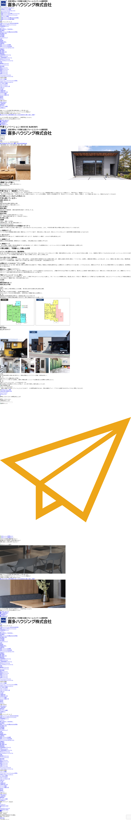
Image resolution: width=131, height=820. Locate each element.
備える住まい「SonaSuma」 (6, 29)
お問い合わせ (3, 102)
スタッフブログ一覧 (5, 86)
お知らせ (2, 87)
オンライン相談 (4, 106)
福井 (1, 817)
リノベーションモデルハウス (7, 47)
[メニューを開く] (2, 137)
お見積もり (2, 107)
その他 (1, 89)
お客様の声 (2, 90)
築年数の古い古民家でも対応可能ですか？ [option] (10, 540)
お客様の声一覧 (4, 92)
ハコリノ (2, 27)
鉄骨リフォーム (4, 70)
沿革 (1, 39)
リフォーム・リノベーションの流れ (8, 80)
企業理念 (2, 43)
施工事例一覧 (3, 52)
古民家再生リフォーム (5, 54)
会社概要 (2, 36)
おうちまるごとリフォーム (6, 60)
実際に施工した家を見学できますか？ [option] (9, 541)
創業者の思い (3, 41)
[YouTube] (1, 810)
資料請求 (2, 105)
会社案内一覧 (3, 33)
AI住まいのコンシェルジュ (6, 82)
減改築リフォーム (4, 63)
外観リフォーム (4, 73)
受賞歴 (1, 40)
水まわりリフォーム (5, 59)
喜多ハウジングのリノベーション (8, 24)
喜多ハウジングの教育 (5, 44)
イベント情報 (3, 93)
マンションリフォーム (5, 74)
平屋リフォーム (4, 72)
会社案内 (2, 30)
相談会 (1, 97)
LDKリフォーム (4, 56)
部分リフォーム (4, 67)
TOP (1, 20)
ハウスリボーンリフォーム (6, 76)
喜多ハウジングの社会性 (6, 46)
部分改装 (2, 66)
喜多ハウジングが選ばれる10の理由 (8, 31)
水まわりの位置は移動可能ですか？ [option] (8, 539)
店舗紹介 (2, 49)
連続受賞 (2, 53)
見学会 (1, 96)
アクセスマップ (4, 37)
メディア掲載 (3, 79)
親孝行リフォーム (4, 69)
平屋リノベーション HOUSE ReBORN (9, 23)
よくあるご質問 (4, 83)
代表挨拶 (2, 34)
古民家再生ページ (4, 26)
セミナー (2, 99)
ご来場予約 (2, 103)
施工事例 (2, 50)
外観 (1, 62)
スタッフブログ (4, 84)
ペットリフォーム (4, 64)
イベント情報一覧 (4, 94)
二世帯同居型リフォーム (6, 57)
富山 (3, 817)
